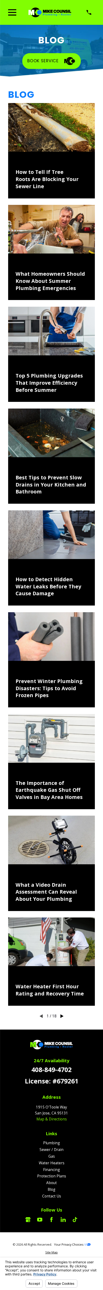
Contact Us (51, 1196)
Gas (51, 1156)
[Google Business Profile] (28, 1219)
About (51, 1182)
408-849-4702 (51, 1069)
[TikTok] (75, 1219)
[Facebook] (51, 1219)
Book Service (43, 61)
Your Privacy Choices (69, 1244)
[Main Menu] (12, 12)
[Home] (50, 12)
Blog (51, 1189)
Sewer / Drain (51, 1149)
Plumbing (51, 1142)
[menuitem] (51, 1252)
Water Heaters (51, 1163)
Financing (51, 1169)
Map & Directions (51, 1119)
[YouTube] (39, 1219)
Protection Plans (51, 1176)
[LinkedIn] (63, 1219)
